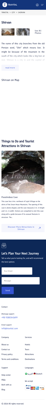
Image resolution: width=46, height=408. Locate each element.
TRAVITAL (4, 12)
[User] (37, 5)
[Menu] (42, 5)
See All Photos (38, 32)
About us (5, 344)
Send (7, 290)
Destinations (30, 359)
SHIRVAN (21, 12)
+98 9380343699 (9, 317)
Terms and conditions (10, 359)
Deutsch (39, 374)
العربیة (30, 374)
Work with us (6, 385)
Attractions (29, 354)
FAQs (3, 380)
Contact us (5, 349)
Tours (27, 349)
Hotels (27, 344)
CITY (13, 12)
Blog (3, 389)
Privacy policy (7, 354)
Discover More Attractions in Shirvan (21, 228)
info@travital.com (9, 328)
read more (10, 68)
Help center (6, 375)
